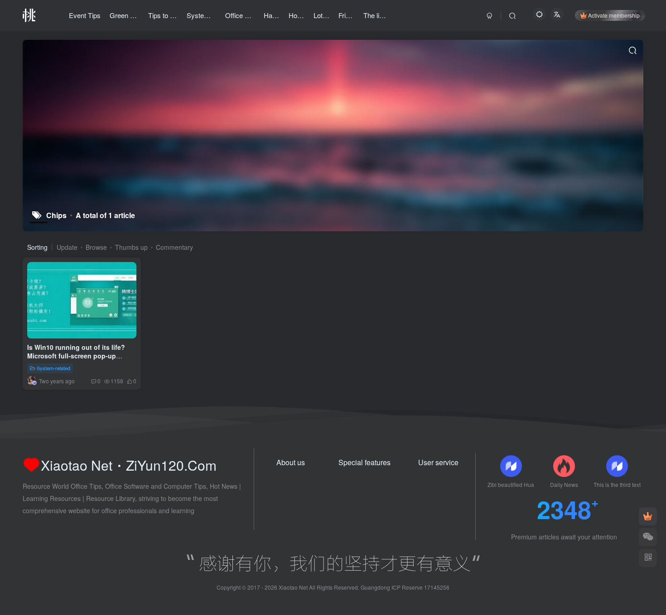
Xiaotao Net (293, 587)
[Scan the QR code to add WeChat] (648, 537)
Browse (96, 247)
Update (67, 247)
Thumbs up (131, 247)
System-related (53, 368)
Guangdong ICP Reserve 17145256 (405, 587)
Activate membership (614, 15)
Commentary (174, 247)
